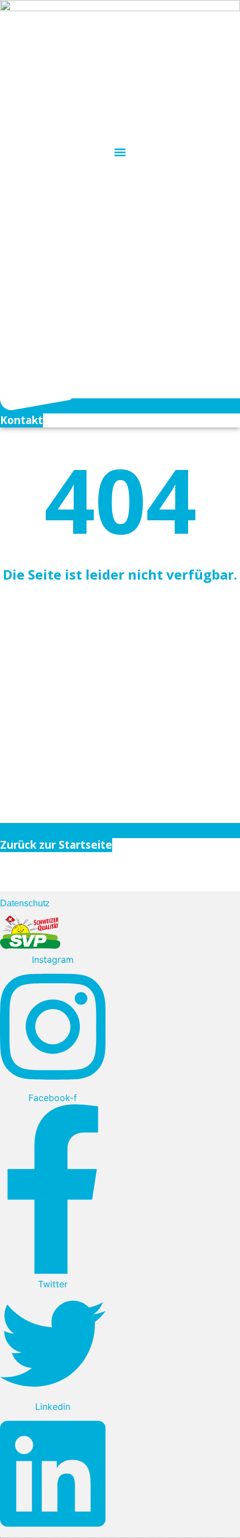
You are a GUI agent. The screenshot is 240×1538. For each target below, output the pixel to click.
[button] (120, 152)
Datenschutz (25, 903)
